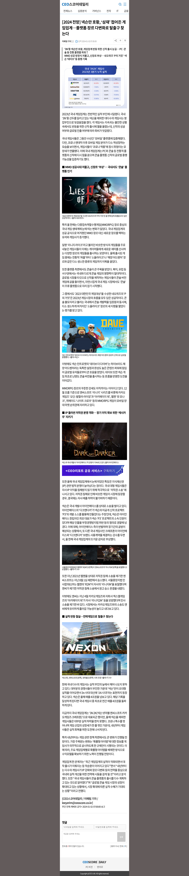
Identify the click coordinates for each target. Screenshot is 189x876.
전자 (109, 11)
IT (117, 11)
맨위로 (100, 867)
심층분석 (82, 11)
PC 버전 (89, 867)
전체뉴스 (67, 11)
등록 (121, 837)
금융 (126, 11)
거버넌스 (96, 11)
